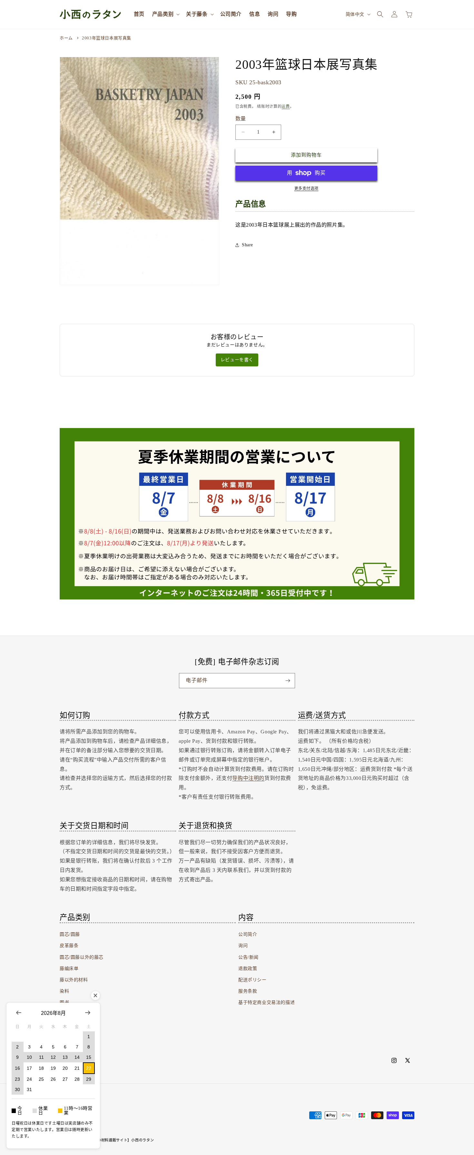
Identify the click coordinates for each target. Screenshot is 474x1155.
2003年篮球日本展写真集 (106, 38)
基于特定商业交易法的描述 (266, 1002)
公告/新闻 (248, 957)
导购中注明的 (248, 778)
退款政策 (247, 968)
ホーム (66, 38)
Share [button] (247, 244)
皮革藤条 (69, 945)
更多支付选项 (306, 188)
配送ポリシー (252, 979)
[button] (165, 14)
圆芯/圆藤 (70, 934)
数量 (240, 118)
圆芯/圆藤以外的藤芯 (82, 957)
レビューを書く (237, 359)
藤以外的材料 (74, 979)
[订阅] (288, 680)
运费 (285, 106)
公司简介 (247, 934)
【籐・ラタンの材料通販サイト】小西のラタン (114, 1140)
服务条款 (247, 991)
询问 (243, 945)
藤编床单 (69, 968)
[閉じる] (95, 995)
